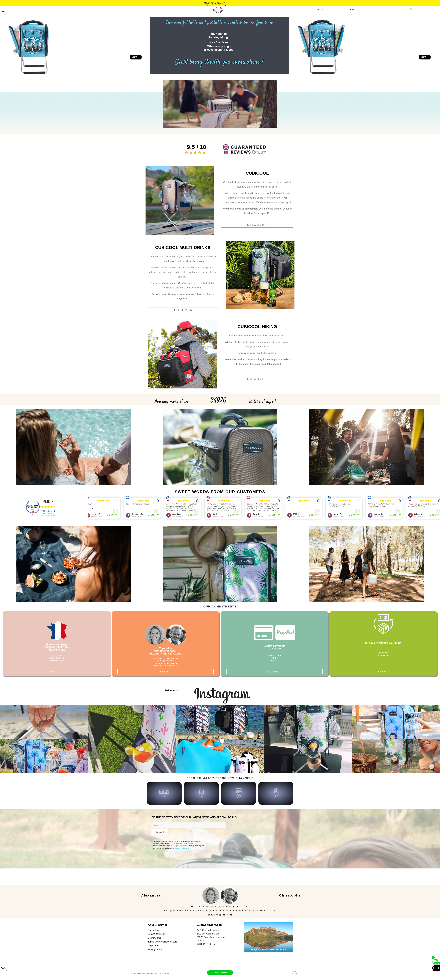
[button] (136, 57)
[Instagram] (266, 689)
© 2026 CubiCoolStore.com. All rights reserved (150, 974)
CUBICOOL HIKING (257, 326)
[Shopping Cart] (410, 9)
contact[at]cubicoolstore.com (180, 848)
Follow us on (171, 690)
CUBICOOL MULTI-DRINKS (182, 247)
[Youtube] (288, 973)
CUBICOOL (257, 173)
